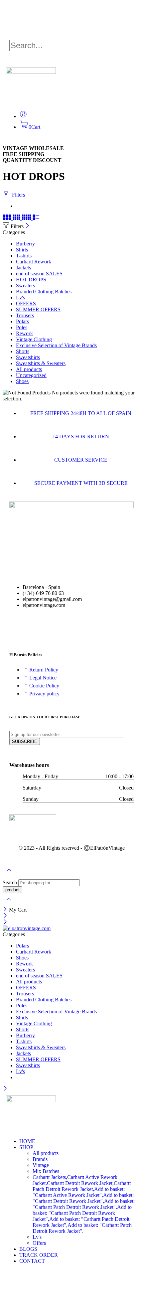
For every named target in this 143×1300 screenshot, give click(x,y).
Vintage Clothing (34, 339)
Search (10, 882)
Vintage (41, 1165)
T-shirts (24, 255)
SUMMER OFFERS (38, 309)
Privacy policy (44, 693)
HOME (27, 1141)
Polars (22, 321)
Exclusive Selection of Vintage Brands (56, 345)
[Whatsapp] (35, 628)
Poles (21, 327)
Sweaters (25, 285)
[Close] (27, 226)
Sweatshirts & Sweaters (41, 363)
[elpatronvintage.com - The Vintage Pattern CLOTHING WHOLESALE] (27, 928)
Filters (17, 195)
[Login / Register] (23, 116)
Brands (40, 1159)
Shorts (22, 351)
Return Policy (43, 669)
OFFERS (26, 303)
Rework (24, 333)
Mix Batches (46, 1171)
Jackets (23, 267)
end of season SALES (39, 273)
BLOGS (28, 1249)
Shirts (22, 249)
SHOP (26, 1147)
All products (29, 369)
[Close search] (9, 903)
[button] (71, 37)
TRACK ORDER (38, 1255)
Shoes (22, 381)
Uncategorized (31, 375)
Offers (39, 1243)
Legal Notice (43, 677)
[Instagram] (14, 1284)
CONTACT (32, 1261)
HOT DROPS (31, 279)
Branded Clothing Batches (44, 291)
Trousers (25, 315)
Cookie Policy (44, 685)
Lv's (20, 297)
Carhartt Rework (33, 261)
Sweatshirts (28, 357)
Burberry (25, 243)
